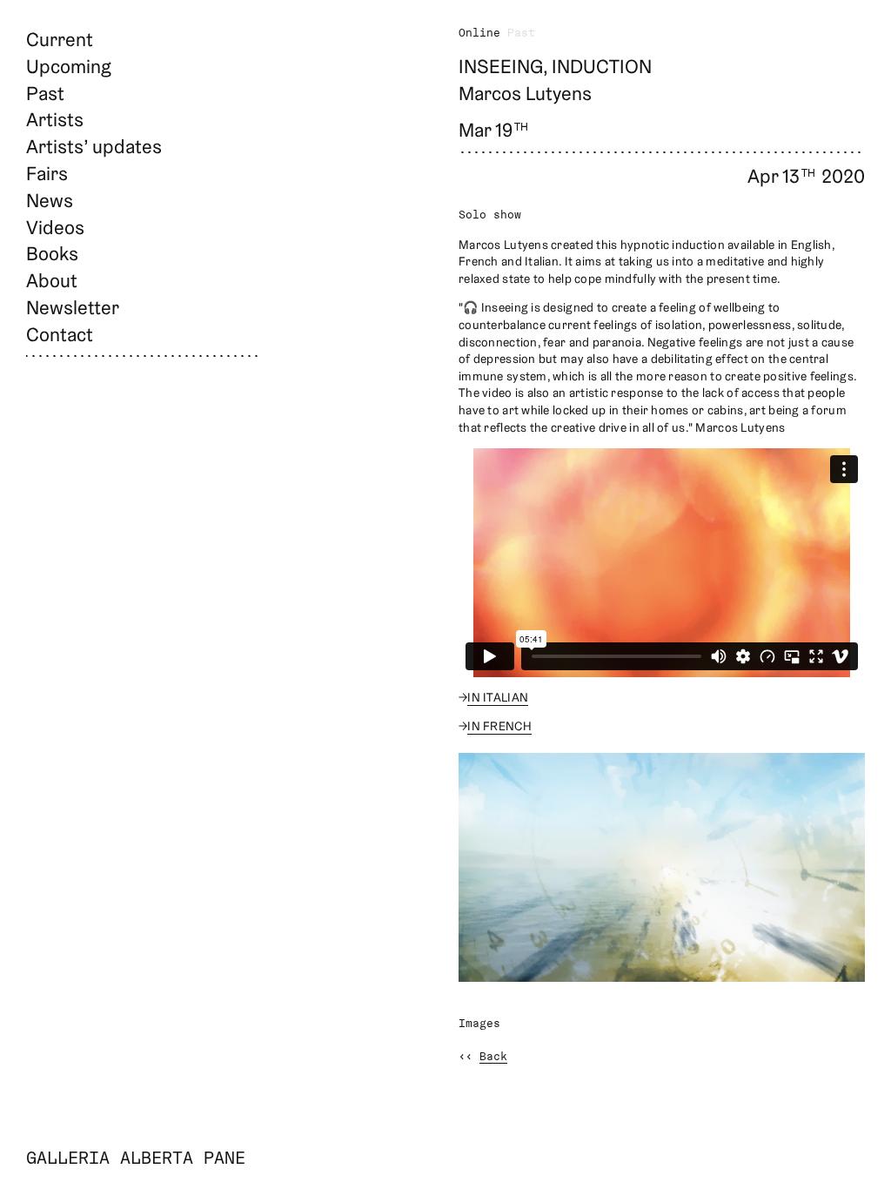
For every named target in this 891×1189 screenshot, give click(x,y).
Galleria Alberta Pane (135, 1159)
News (49, 200)
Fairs (47, 173)
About (51, 280)
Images (479, 1024)
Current (59, 39)
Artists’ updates (94, 146)
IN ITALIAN (497, 697)
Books (52, 253)
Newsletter (72, 307)
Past (45, 93)
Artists (55, 119)
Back (493, 1057)
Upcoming (68, 66)
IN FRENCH (499, 726)
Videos (55, 227)
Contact (59, 334)
